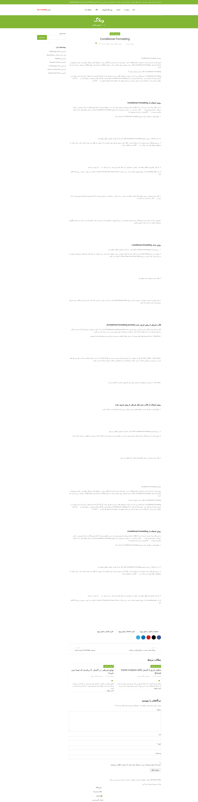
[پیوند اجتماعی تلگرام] (133, 678)
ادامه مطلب (157, 688)
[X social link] (141, 678)
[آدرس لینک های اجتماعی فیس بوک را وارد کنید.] (143, 678)
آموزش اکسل (156, 666)
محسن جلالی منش (143, 676)
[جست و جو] (57, 10)
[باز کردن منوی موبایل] (53, 10)
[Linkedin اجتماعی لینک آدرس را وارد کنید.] (136, 678)
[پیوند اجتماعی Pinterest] (138, 678)
